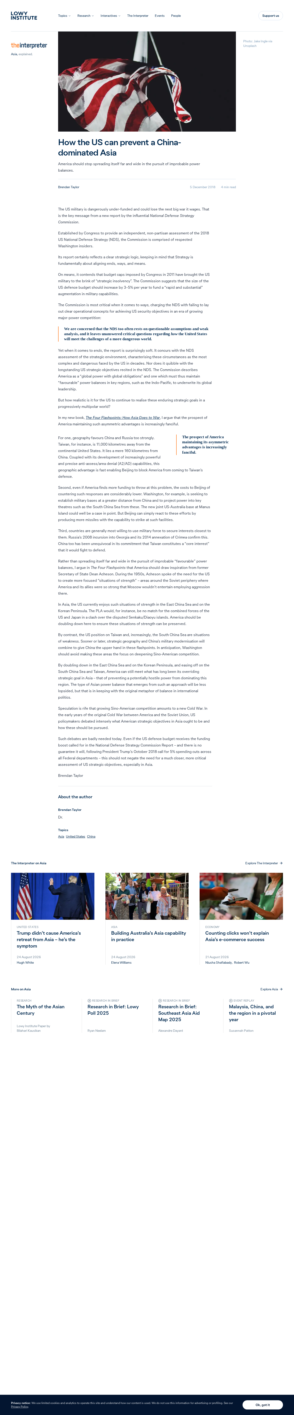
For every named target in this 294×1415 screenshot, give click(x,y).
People (176, 16)
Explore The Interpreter (261, 863)
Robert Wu (241, 962)
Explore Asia (269, 989)
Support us (270, 16)
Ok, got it (263, 1405)
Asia (14, 54)
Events (160, 16)
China (91, 836)
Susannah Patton (241, 1031)
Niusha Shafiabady (218, 962)
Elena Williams (121, 962)
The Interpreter (137, 16)
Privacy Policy (19, 1406)
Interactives (109, 16)
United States (75, 836)
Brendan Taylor (68, 187)
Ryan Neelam (97, 1031)
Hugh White (25, 962)
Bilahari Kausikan (29, 1031)
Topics (62, 16)
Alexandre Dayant (170, 1031)
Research (83, 16)
